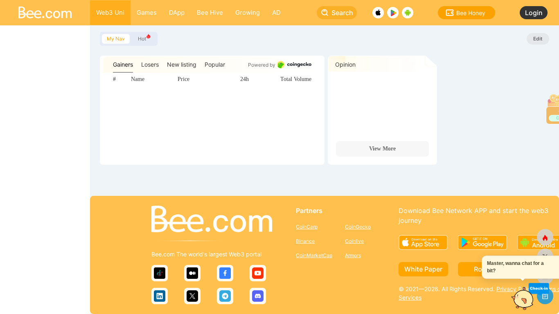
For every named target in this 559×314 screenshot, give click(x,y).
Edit (538, 39)
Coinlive (354, 241)
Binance (305, 241)
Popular (215, 64)
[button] (538, 289)
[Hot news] (545, 237)
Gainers (123, 64)
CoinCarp (307, 227)
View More (382, 149)
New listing (181, 64)
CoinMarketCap (314, 255)
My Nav (116, 39)
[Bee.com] (211, 219)
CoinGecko (358, 227)
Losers (150, 64)
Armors (353, 255)
